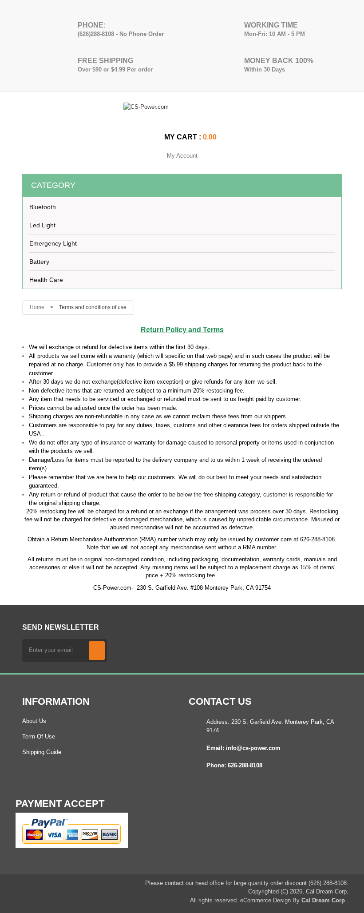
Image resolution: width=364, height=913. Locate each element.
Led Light (42, 225)
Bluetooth (42, 206)
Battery (39, 261)
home (37, 307)
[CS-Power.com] (182, 114)
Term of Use (38, 736)
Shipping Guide (41, 752)
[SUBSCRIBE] (97, 650)
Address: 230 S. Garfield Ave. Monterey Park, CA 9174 (270, 726)
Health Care (46, 279)
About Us (34, 721)
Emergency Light (53, 243)
